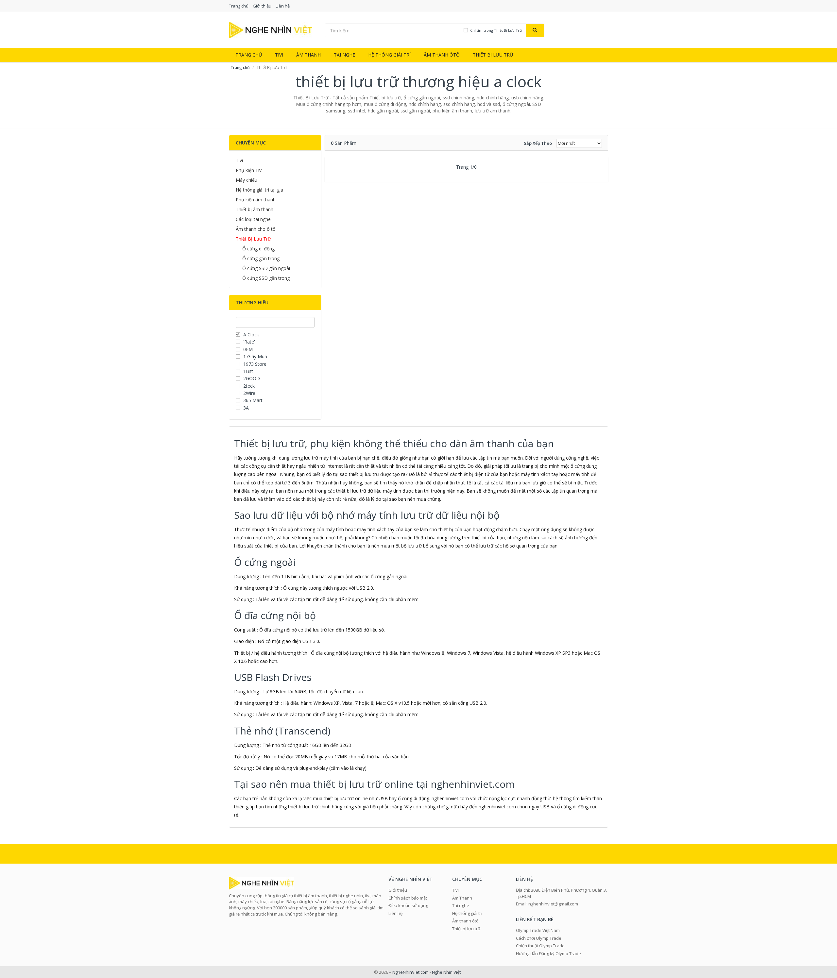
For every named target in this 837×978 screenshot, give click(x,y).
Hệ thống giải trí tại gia (259, 190)
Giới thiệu (262, 6)
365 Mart (253, 400)
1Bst (248, 371)
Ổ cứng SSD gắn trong (266, 278)
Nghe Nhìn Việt (446, 972)
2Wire (249, 393)
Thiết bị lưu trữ (493, 55)
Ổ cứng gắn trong (261, 258)
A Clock (251, 334)
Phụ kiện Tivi (249, 170)
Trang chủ (238, 6)
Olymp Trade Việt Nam (538, 930)
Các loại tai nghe (253, 219)
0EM (248, 349)
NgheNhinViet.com (410, 972)
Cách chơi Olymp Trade (538, 938)
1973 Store (254, 364)
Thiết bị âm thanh (254, 209)
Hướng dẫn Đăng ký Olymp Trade (548, 953)
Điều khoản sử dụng (408, 905)
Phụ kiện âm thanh (256, 199)
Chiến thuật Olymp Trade (540, 946)
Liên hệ (283, 6)
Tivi (279, 55)
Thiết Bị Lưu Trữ (253, 239)
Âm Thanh (308, 55)
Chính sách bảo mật (407, 898)
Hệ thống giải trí (389, 55)
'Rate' (249, 342)
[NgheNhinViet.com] (270, 29)
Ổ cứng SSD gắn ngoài (266, 268)
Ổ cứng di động (258, 248)
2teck (249, 386)
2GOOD (251, 378)
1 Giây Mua (255, 356)
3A (246, 408)
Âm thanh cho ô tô (256, 229)
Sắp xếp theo (538, 143)
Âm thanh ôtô (442, 55)
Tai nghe (344, 55)
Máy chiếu (246, 180)
